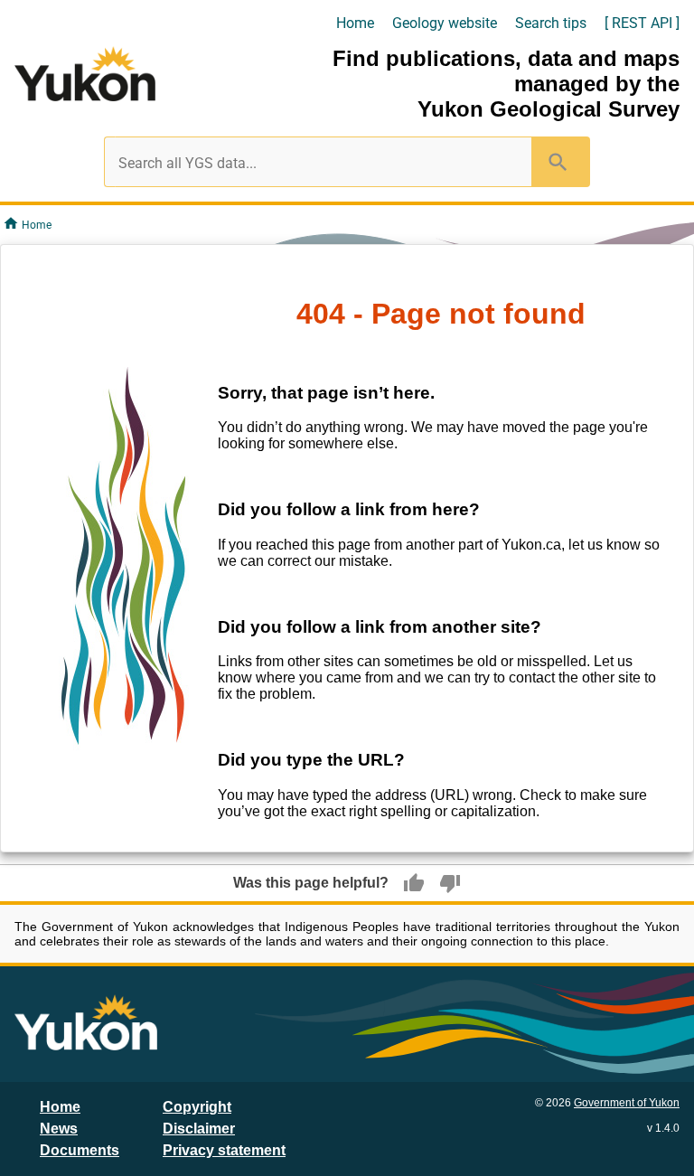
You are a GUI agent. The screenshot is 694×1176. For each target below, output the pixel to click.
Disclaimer (199, 1128)
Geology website (444, 23)
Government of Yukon (627, 1102)
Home (355, 23)
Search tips (550, 23)
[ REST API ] (642, 23)
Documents (79, 1150)
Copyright (197, 1107)
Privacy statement (224, 1150)
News (59, 1128)
